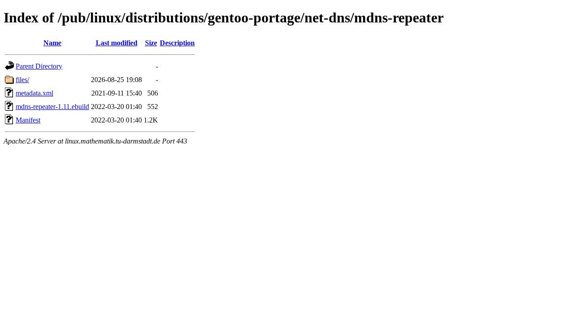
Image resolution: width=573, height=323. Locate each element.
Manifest (28, 120)
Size (151, 43)
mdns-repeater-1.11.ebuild (52, 106)
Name (52, 43)
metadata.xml (34, 93)
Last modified (116, 43)
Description (177, 43)
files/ (22, 79)
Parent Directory (39, 66)
